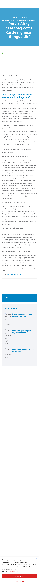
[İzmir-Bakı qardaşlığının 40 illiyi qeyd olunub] (8, 337)
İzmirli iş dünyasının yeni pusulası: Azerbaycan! (22, 315)
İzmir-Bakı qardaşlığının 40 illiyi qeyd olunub (23, 332)
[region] (19, 571)
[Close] (37, 558)
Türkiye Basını (22, 17)
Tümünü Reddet (19, 581)
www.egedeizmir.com (14, 274)
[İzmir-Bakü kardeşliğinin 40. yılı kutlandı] (8, 354)
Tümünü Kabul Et (19, 576)
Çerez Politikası (13, 571)
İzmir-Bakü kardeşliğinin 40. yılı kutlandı (23, 351)
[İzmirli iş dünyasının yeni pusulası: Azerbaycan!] (8, 319)
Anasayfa (14, 17)
